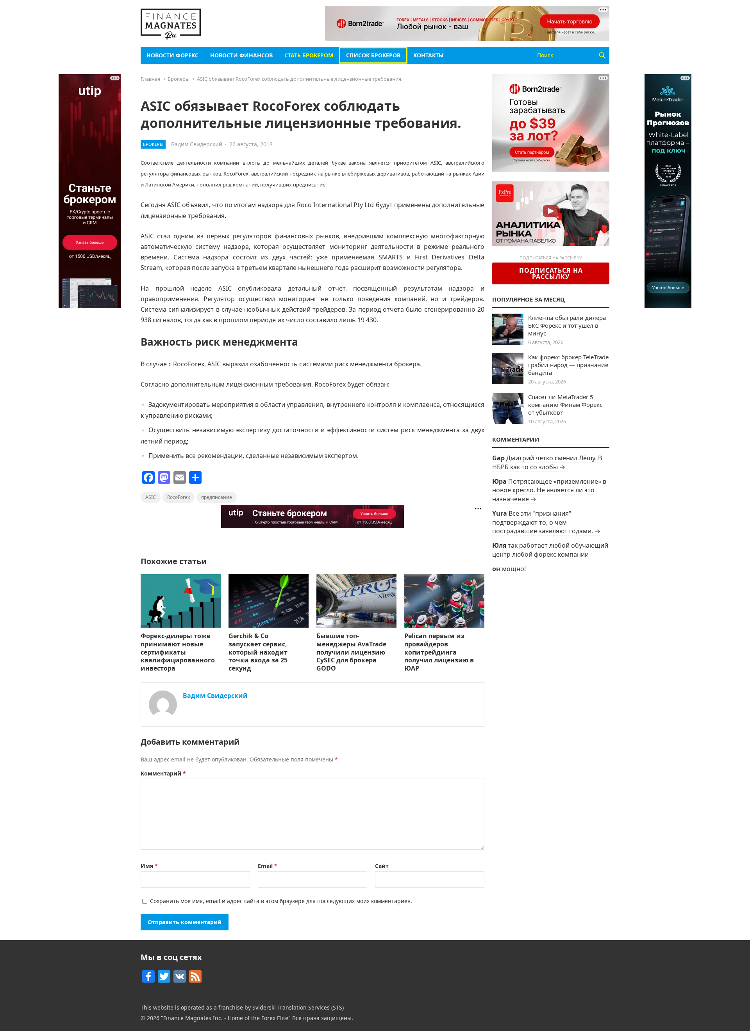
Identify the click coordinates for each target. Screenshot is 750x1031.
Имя (149, 866)
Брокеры (178, 78)
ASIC (150, 497)
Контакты (428, 55)
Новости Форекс (172, 55)
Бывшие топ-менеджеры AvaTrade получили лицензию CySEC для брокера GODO (351, 652)
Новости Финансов (241, 55)
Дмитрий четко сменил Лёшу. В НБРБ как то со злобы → (547, 462)
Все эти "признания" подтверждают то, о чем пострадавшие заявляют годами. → (546, 522)
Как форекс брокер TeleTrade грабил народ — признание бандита (568, 364)
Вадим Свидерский (196, 144)
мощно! (514, 568)
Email (267, 866)
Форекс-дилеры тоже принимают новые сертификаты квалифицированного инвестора (178, 652)
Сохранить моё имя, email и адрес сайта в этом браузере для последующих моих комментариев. (281, 901)
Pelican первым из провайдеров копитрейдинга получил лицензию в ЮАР (439, 652)
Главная (150, 78)
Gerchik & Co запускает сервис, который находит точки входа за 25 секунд (258, 652)
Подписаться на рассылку (551, 273)
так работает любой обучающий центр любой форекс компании (550, 549)
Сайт (382, 866)
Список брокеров (373, 55)
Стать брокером (308, 55)
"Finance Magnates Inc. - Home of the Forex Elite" (226, 1018)
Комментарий (163, 773)
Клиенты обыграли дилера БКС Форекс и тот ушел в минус (567, 325)
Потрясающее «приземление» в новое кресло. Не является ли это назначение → (549, 490)
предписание (216, 497)
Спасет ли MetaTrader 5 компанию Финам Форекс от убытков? (565, 404)
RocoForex (178, 497)
